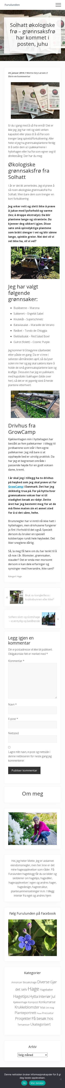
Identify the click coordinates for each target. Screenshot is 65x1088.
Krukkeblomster (27, 1007)
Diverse (43, 981)
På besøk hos (42, 1018)
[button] (58, 5)
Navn (12, 704)
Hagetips (21, 996)
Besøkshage (30, 982)
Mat (42, 1007)
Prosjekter (23, 1018)
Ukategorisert (40, 1024)
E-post (13, 719)
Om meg (50, 1007)
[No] (60, 1079)
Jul (53, 996)
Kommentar (16, 661)
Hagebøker (46, 989)
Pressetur (48, 1013)
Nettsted (13, 733)
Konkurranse (47, 1002)
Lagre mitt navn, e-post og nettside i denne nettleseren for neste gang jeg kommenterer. (30, 756)
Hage (19, 576)
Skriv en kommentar (19, 76)
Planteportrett (25, 1012)
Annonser (17, 982)
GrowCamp (15, 486)
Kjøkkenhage (20, 1002)
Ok (24, 1083)
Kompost (33, 1002)
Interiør (45, 996)
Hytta (34, 996)
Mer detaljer (37, 1083)
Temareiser (24, 1024)
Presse (39, 1013)
